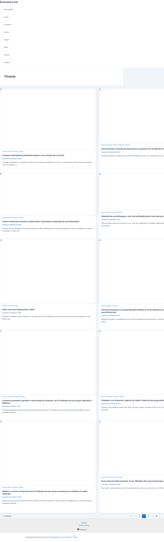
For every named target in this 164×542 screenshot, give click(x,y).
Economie (7, 24)
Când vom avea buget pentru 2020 (18, 309)
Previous (6, 516)
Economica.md (9, 1)
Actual (6, 17)
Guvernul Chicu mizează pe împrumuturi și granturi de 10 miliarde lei (132, 149)
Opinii (6, 47)
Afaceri (6, 40)
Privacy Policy (84, 525)
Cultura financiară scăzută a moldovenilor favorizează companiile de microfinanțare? (41, 221)
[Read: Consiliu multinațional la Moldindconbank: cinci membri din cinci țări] (48, 149)
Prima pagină (8, 9)
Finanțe (6, 32)
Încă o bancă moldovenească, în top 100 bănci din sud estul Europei (132, 481)
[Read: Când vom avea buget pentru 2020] (48, 303)
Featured (15, 151)
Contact (84, 523)
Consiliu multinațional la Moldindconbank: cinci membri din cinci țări (33, 155)
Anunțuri (7, 62)
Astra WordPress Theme (68, 537)
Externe (6, 55)
